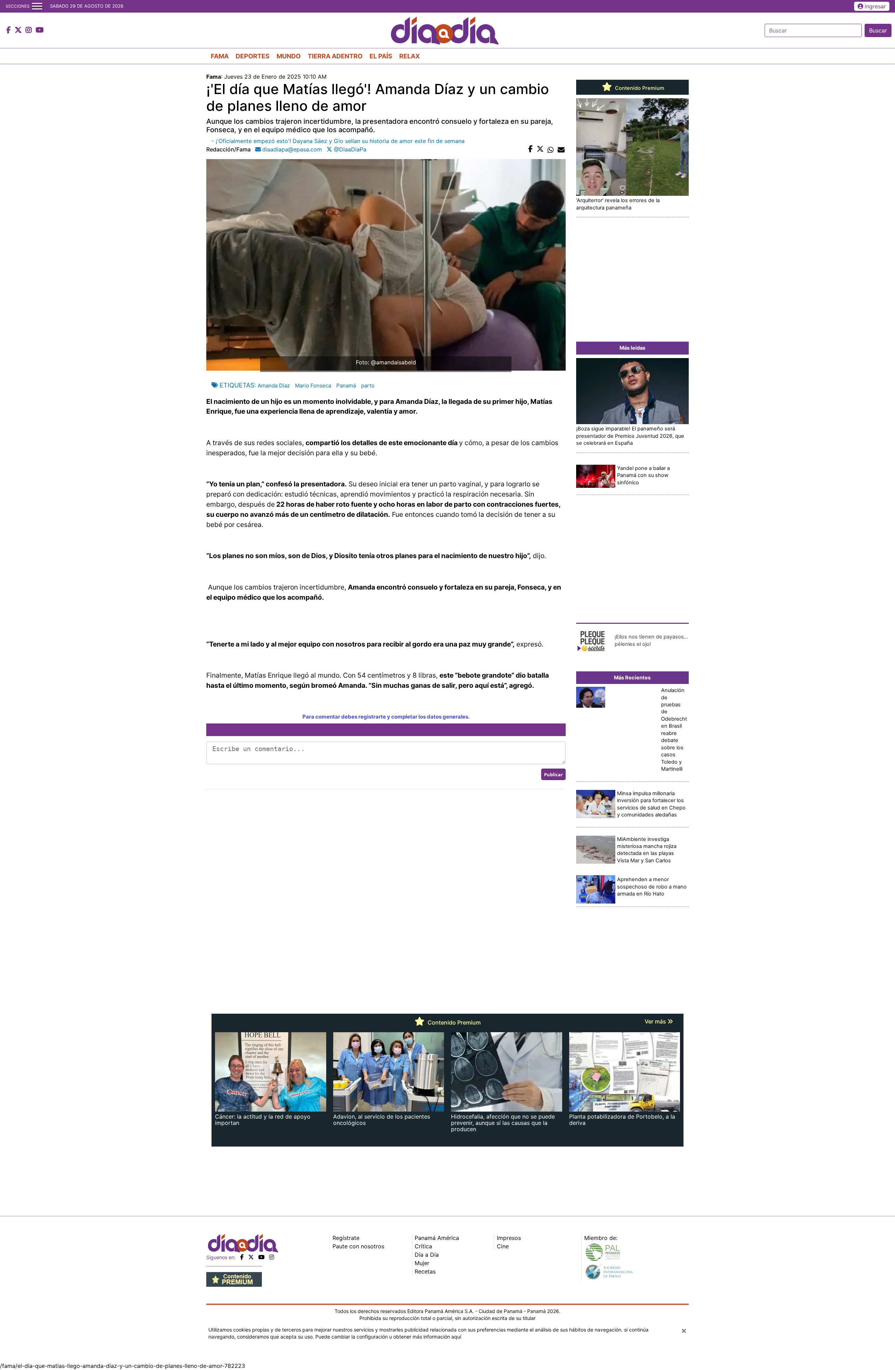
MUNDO (289, 56)
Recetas (425, 1271)
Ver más (656, 1021)
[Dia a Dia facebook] (9, 30)
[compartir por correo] (561, 149)
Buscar (878, 30)
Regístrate (345, 1237)
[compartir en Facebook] (531, 149)
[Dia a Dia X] (19, 30)
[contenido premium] (234, 1278)
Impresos (509, 1237)
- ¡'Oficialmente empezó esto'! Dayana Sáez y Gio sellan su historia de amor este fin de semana (338, 140)
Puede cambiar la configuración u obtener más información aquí (388, 1337)
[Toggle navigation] (37, 6)
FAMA (220, 56)
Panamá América (437, 1237)
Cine (503, 1246)
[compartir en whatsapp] (551, 149)
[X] (251, 1257)
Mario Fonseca (313, 385)
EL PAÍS (381, 56)
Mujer (422, 1263)
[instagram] (271, 1257)
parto (367, 385)
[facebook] (242, 1257)
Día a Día (427, 1254)
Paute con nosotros (358, 1246)
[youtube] (261, 1257)
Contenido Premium (639, 88)
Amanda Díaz (274, 385)
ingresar (875, 6)
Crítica (423, 1246)
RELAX (409, 56)
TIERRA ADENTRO (335, 56)
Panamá (346, 385)
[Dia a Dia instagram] (30, 30)
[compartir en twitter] (540, 149)
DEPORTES (253, 56)
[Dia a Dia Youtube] (40, 30)
